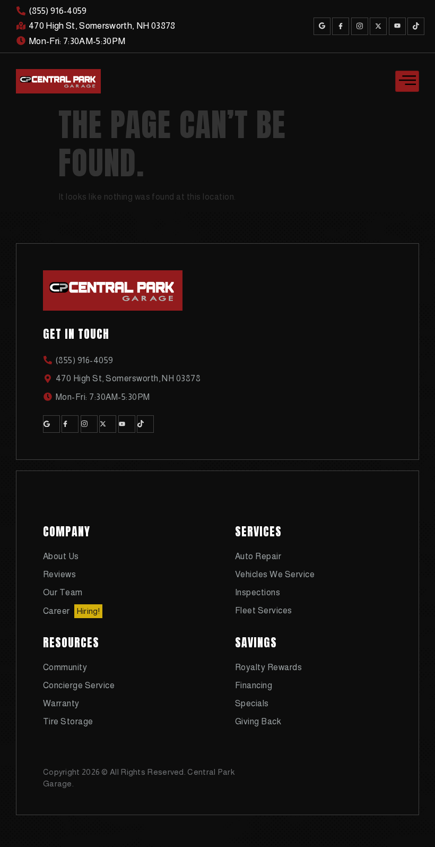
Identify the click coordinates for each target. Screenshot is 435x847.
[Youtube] (397, 26)
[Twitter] (378, 26)
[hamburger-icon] (407, 81)
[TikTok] (415, 26)
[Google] (322, 26)
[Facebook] (340, 26)
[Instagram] (359, 26)
